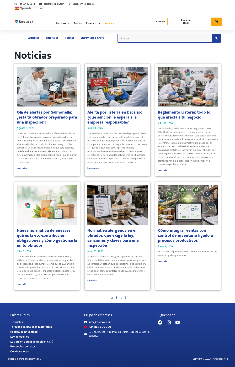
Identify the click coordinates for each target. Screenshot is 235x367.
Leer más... (22, 168)
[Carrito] (216, 22)
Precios (78, 23)
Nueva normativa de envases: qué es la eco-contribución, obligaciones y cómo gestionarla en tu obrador (47, 238)
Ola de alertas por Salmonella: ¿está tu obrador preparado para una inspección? (47, 117)
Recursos (91, 23)
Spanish (25, 8)
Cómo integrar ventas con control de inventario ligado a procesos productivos (185, 235)
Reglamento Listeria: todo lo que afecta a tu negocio (184, 115)
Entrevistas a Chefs (92, 38)
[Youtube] (177, 322)
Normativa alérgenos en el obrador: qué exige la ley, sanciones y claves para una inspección (113, 238)
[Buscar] (216, 38)
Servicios (61, 23)
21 (126, 297)
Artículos (33, 38)
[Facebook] (160, 322)
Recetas (69, 38)
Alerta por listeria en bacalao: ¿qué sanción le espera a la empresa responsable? (114, 117)
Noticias (109, 23)
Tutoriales (52, 38)
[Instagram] (169, 322)
